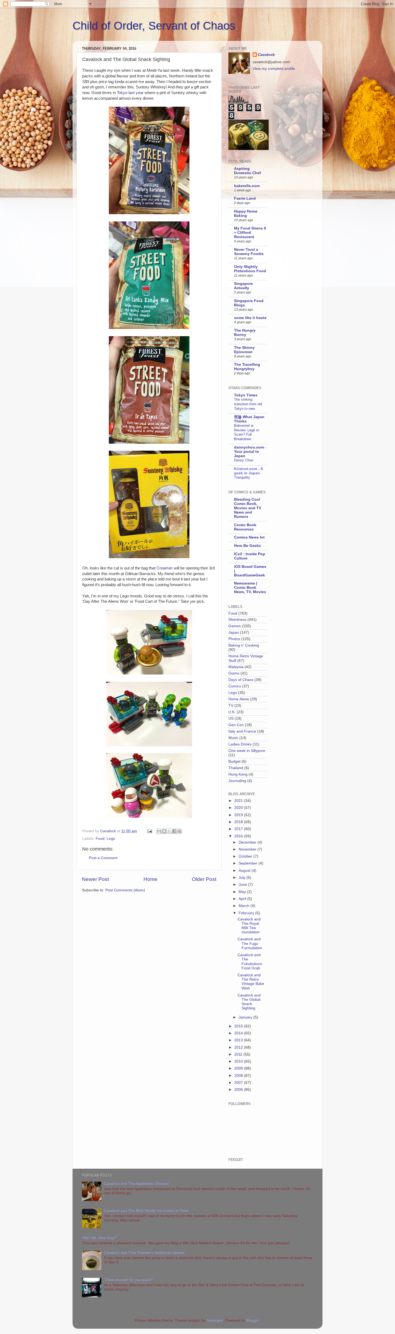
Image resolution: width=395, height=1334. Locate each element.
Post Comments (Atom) (125, 890)
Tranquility (242, 477)
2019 (239, 815)
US (231, 718)
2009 (239, 1068)
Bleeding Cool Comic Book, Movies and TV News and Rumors (247, 508)
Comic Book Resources (245, 527)
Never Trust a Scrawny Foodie (249, 252)
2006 (239, 1090)
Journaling (237, 781)
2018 (239, 822)
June (243, 885)
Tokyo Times (245, 395)
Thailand (235, 768)
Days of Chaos (240, 680)
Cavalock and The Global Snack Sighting (249, 1001)
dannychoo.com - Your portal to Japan (250, 451)
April (243, 899)
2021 (239, 801)
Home (150, 879)
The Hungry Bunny (245, 332)
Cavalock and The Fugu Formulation (250, 943)
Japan (233, 632)
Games (234, 626)
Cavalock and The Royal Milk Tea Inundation (249, 925)
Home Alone (238, 699)
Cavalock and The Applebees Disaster (136, 1184)
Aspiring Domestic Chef (247, 171)
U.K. (232, 712)
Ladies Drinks (240, 744)
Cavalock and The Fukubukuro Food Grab (250, 961)
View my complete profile (274, 69)
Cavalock (266, 55)
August (245, 871)
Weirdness (237, 620)
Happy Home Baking (245, 213)
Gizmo (233, 673)
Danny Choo (243, 460)
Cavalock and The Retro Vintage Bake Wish (251, 981)
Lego (111, 839)
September (248, 863)
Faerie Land (245, 198)
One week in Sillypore (246, 751)
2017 (239, 829)
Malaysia (235, 667)
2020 (239, 808)
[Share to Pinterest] (179, 831)
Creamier (164, 568)
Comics (234, 686)
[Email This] (159, 831)
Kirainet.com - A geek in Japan (248, 471)
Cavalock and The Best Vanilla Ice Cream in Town (146, 1211)
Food (100, 839)
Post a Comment (103, 858)
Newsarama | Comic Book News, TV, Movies (250, 587)
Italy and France (242, 731)
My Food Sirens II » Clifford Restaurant (250, 232)
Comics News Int (249, 537)
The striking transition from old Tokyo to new (248, 403)
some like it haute (250, 318)
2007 (239, 1083)
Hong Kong (237, 774)
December (248, 842)
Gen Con (236, 725)
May (243, 892)
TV (230, 706)
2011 (238, 1054)
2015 (239, 1026)
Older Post (204, 879)
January (246, 1017)
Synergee (215, 1320)
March (244, 906)
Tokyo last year (130, 93)
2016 (239, 836)
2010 (239, 1061)
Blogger (252, 1320)
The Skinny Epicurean (244, 350)
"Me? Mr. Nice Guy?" (99, 1238)
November (248, 849)
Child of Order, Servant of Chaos (154, 25)
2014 (239, 1033)
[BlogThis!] (164, 831)
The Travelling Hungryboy (247, 367)
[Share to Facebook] (174, 831)
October (246, 856)
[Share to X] (169, 831)
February (247, 913)
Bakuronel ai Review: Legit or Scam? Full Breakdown (246, 432)
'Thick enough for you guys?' (128, 1280)
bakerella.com (247, 186)
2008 (239, 1076)
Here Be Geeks (247, 546)
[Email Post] (149, 831)
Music (233, 738)
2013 (239, 1040)
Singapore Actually (243, 286)
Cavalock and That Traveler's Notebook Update (144, 1253)
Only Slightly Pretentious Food (250, 269)
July (242, 878)
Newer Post (95, 879)
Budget (234, 761)
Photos (234, 639)
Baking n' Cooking (243, 645)
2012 (239, 1047)
